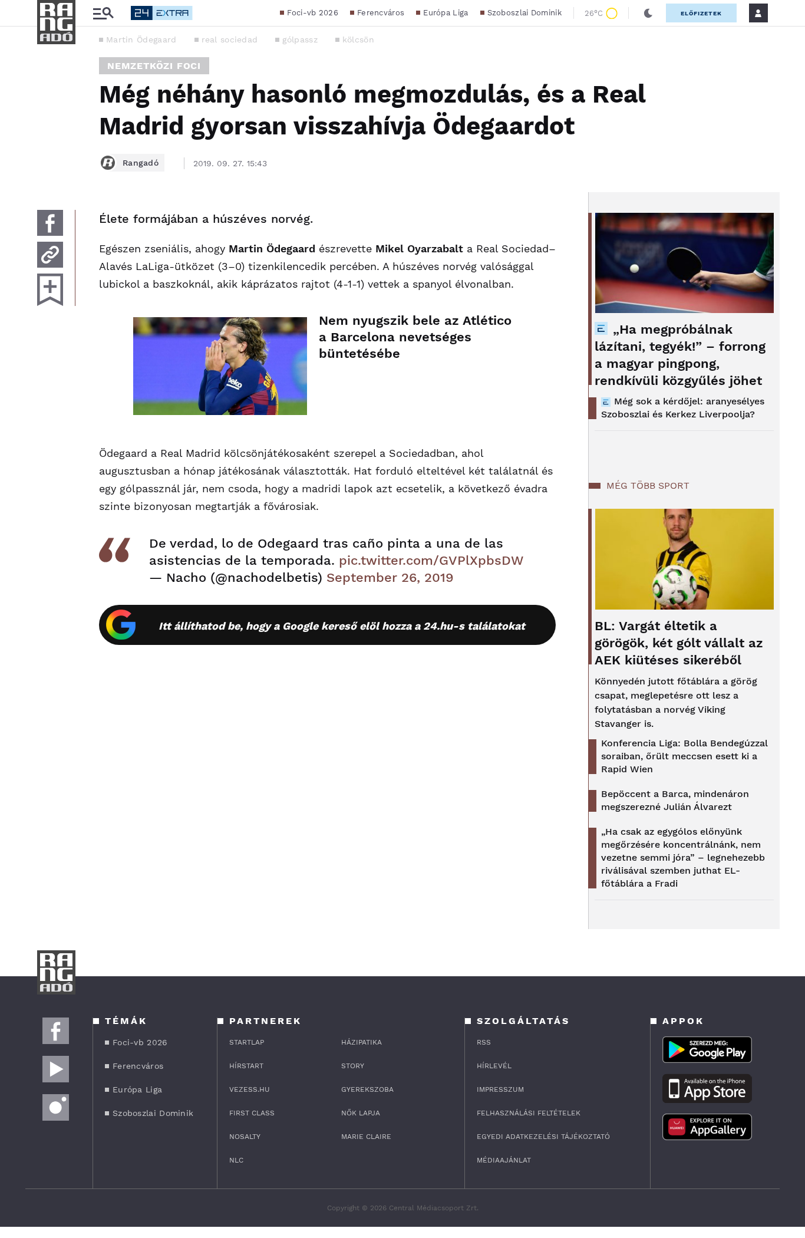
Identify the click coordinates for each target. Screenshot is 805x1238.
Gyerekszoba (367, 1089)
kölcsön (358, 39)
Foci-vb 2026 (312, 12)
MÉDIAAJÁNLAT (504, 1160)
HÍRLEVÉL (494, 1066)
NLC (236, 1160)
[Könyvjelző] (50, 290)
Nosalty (244, 1136)
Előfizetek (701, 13)
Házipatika (361, 1042)
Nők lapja (360, 1113)
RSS (484, 1042)
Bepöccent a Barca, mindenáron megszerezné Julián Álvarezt (675, 800)
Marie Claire (366, 1136)
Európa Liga (445, 12)
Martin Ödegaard (141, 39)
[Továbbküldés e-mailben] (50, 255)
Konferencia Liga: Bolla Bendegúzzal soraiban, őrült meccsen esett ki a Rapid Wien (684, 756)
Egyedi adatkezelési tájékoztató (543, 1136)
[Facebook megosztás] (50, 223)
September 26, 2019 (390, 577)
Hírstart (246, 1066)
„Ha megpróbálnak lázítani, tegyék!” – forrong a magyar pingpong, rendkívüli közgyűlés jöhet (680, 355)
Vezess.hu (249, 1089)
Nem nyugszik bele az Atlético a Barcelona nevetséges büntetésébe (415, 337)
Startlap (246, 1042)
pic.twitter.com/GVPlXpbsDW (431, 560)
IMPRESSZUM (500, 1089)
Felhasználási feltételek (528, 1113)
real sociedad (230, 39)
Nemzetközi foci (154, 65)
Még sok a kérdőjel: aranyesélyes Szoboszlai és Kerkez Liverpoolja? (682, 408)
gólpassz (299, 39)
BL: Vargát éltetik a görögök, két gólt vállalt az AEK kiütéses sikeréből (679, 642)
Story (352, 1066)
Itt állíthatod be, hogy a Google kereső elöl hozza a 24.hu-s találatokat (342, 626)
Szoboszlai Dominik (524, 12)
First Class (252, 1113)
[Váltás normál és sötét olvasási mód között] (648, 13)
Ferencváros (380, 12)
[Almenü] (103, 13)
